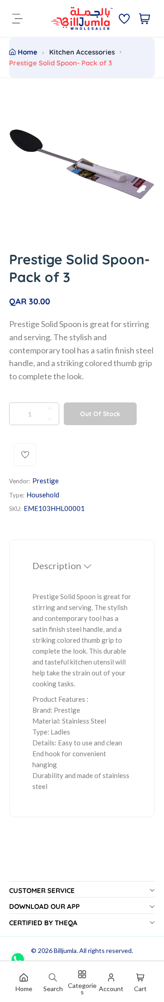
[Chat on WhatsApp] (17, 956)
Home (27, 52)
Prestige (45, 480)
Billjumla (65, 950)
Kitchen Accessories (82, 52)
